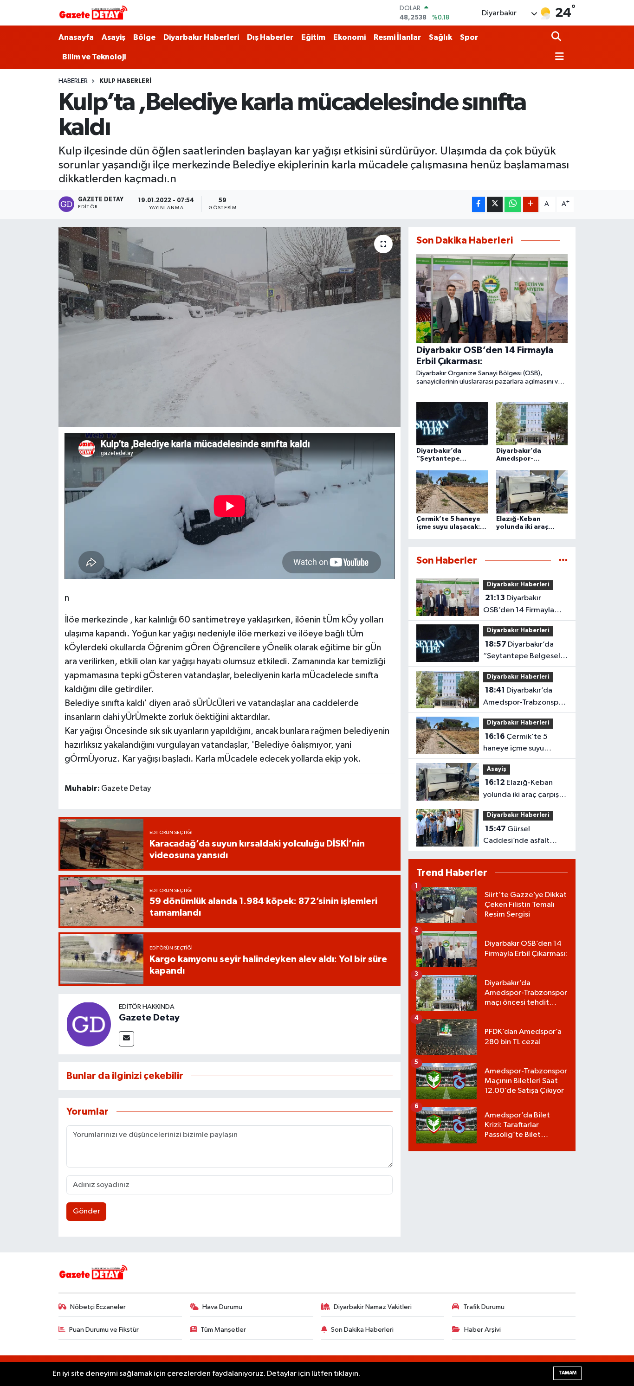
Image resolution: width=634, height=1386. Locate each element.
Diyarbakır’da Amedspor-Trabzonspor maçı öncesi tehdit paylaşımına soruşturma (524, 697)
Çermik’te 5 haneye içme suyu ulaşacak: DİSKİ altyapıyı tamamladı (523, 743)
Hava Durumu (222, 1306)
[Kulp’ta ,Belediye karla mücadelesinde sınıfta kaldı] (229, 327)
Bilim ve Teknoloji (94, 57)
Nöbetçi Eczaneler (98, 1306)
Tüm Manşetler (223, 1329)
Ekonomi (349, 37)
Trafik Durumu (484, 1306)
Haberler (73, 81)
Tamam (567, 1372)
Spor (469, 37)
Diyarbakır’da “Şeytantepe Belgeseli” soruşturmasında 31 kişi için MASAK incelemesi (524, 651)
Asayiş (113, 37)
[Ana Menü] (557, 57)
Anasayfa (76, 37)
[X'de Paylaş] (495, 204)
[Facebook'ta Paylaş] (478, 204)
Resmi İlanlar (397, 37)
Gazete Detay (149, 1017)
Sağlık (440, 37)
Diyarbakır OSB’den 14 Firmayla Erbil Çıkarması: (518, 605)
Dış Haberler (270, 37)
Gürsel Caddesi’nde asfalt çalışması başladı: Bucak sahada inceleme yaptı (524, 836)
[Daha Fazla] (530, 204)
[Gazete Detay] (88, 1024)
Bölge (144, 37)
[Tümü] (563, 561)
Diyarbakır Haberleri (201, 37)
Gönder (86, 1211)
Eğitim (313, 37)
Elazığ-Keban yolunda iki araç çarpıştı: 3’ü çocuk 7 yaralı (524, 789)
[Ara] (557, 37)
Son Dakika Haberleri (362, 1329)
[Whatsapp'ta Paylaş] (513, 204)
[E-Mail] (126, 1038)
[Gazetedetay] (93, 13)
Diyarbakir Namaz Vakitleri (373, 1306)
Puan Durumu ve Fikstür (104, 1329)
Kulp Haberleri (125, 81)
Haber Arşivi (482, 1329)
